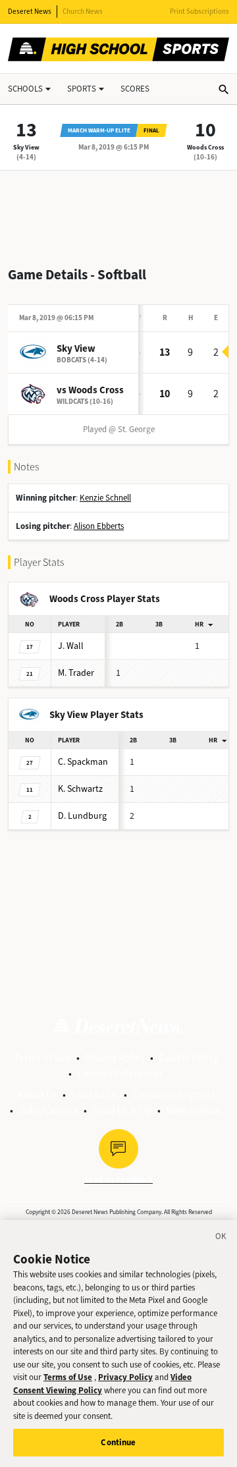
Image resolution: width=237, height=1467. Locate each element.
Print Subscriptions (199, 11)
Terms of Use (42, 1058)
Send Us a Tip (122, 1110)
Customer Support (173, 1094)
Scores (134, 88)
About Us (37, 1094)
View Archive (194, 1110)
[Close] (221, 1238)
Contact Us (94, 1094)
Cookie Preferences (120, 1073)
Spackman (83, 762)
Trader (76, 673)
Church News (83, 11)
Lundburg (82, 816)
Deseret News (29, 11)
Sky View (26, 147)
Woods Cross (205, 147)
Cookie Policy (188, 1058)
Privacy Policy (115, 1058)
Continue (118, 1442)
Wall (71, 646)
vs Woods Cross (90, 390)
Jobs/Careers (48, 1110)
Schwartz (80, 789)
